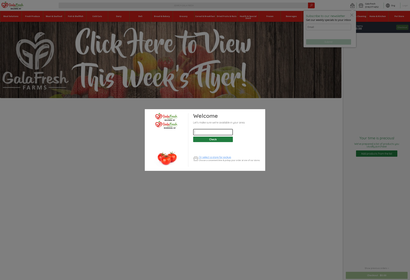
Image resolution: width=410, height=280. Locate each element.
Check (213, 139)
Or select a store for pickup (215, 157)
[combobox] (213, 132)
